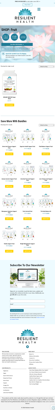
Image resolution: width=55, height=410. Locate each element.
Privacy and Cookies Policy (35, 362)
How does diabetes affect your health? (38, 370)
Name (12, 298)
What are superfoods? (34, 378)
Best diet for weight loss (35, 382)
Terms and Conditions (34, 360)
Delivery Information (34, 356)
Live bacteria (6, 390)
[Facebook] (27, 346)
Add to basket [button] (9, 105)
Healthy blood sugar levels (35, 376)
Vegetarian (5, 370)
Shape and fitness (7, 378)
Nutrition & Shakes (7, 387)
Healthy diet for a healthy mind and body (39, 380)
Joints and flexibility (8, 392)
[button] (0, 3)
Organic (5, 382)
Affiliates (31, 364)
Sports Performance (8, 375)
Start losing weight (34, 384)
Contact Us (32, 358)
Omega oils (6, 385)
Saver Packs (6, 380)
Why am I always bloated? (35, 374)
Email (12, 304)
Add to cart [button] (9, 154)
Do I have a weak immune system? (37, 372)
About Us (31, 354)
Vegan (4, 373)
